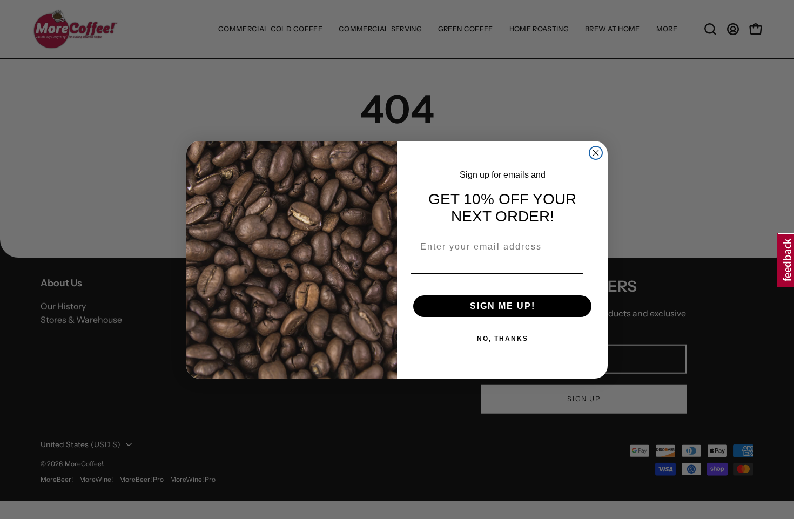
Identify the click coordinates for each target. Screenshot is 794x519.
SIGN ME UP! (502, 306)
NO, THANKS (502, 338)
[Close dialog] (595, 152)
